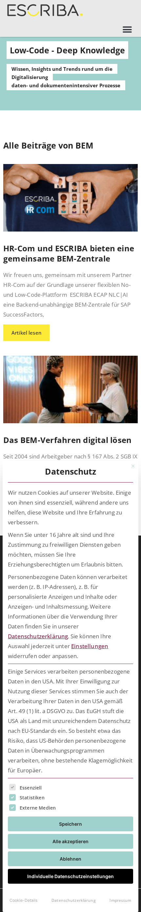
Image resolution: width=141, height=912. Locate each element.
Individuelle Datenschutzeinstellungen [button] (70, 876)
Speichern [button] (70, 824)
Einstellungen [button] (89, 646)
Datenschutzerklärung (38, 636)
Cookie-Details (23, 900)
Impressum (120, 900)
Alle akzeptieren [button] (70, 841)
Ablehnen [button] (70, 859)
